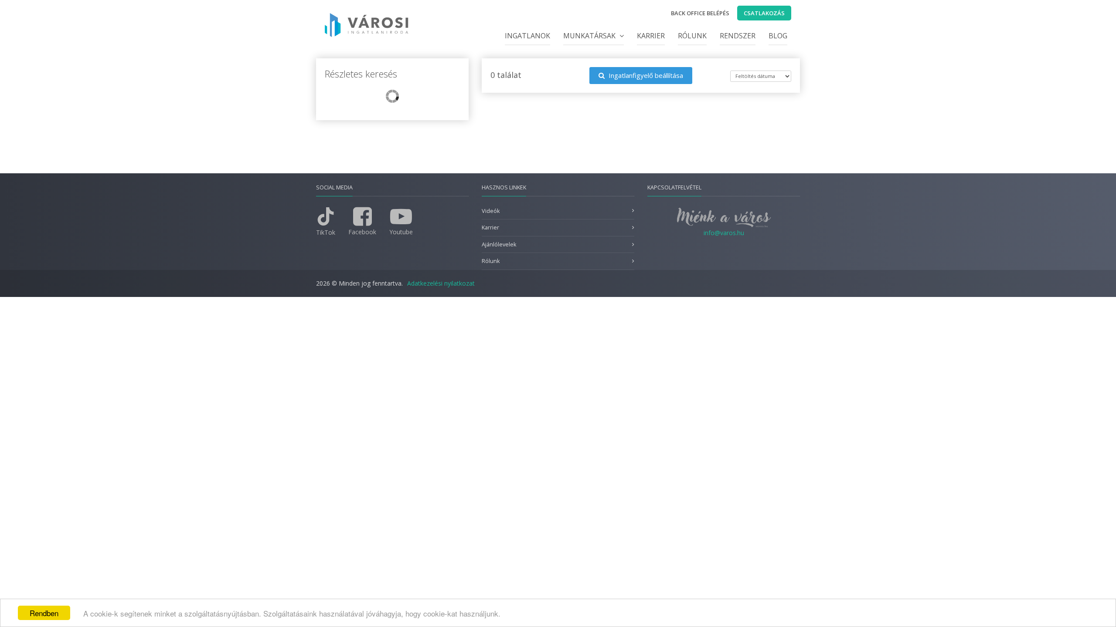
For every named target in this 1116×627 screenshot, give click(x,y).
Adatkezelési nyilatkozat (441, 283)
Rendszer (737, 35)
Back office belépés (700, 13)
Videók (491, 211)
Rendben (44, 612)
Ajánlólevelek (499, 244)
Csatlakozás (764, 13)
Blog (778, 35)
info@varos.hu (724, 233)
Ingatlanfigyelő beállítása (645, 75)
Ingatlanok (527, 35)
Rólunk (692, 35)
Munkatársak (590, 35)
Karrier (651, 35)
